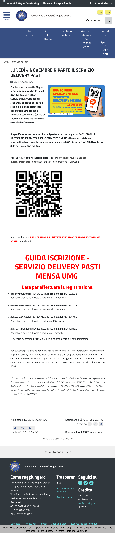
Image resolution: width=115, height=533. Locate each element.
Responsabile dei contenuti (83, 524)
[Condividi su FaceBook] (90, 424)
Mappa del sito (58, 524)
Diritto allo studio (48, 35)
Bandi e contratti (65, 497)
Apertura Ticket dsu (105, 48)
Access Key (30, 524)
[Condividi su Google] (95, 424)
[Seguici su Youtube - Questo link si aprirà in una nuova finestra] (91, 483)
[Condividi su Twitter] (101, 424)
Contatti (105, 33)
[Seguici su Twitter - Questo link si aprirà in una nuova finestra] (85, 483)
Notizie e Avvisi (67, 33)
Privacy (43, 524)
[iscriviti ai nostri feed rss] (31, 428)
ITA (100, 12)
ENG (108, 12)
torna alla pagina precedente (57, 438)
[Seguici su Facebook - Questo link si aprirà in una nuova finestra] (80, 483)
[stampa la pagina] (16, 428)
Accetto (60, 531)
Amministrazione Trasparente (86, 39)
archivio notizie (20, 62)
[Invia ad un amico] (23, 428)
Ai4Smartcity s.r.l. (87, 503)
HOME (5, 62)
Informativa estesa (77, 531)
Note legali (16, 524)
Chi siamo (29, 33)
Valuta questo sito (59, 452)
